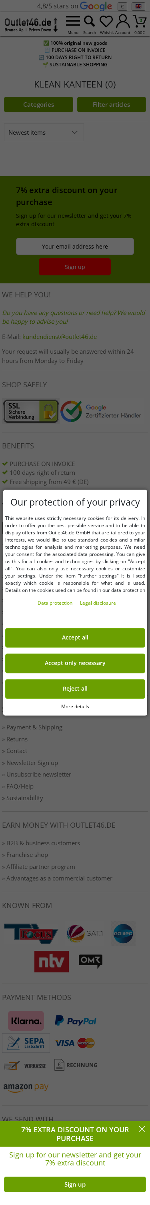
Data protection (56, 603)
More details (75, 706)
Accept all (75, 637)
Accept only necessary (75, 663)
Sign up (75, 1184)
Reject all (75, 688)
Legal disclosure (98, 603)
